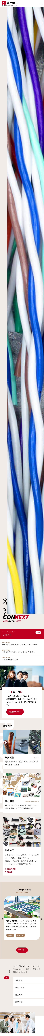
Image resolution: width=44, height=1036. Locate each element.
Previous (2, 919)
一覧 (38, 632)
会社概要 (19, 980)
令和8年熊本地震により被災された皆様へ (18, 652)
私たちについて (14, 712)
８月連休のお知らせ (10, 660)
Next (41, 919)
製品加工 (9, 850)
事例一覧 (21, 950)
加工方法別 (11, 869)
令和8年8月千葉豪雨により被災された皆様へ (20, 644)
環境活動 (19, 1002)
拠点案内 (19, 995)
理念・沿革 (19, 987)
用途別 (9, 872)
